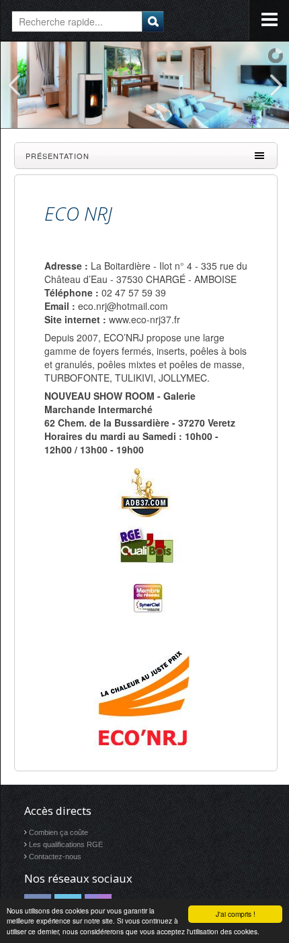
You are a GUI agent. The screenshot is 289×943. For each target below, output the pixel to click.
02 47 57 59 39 (133, 292)
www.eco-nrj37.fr (144, 319)
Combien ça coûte (58, 832)
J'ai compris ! (235, 914)
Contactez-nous (55, 856)
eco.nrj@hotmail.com (123, 306)
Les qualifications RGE (66, 844)
